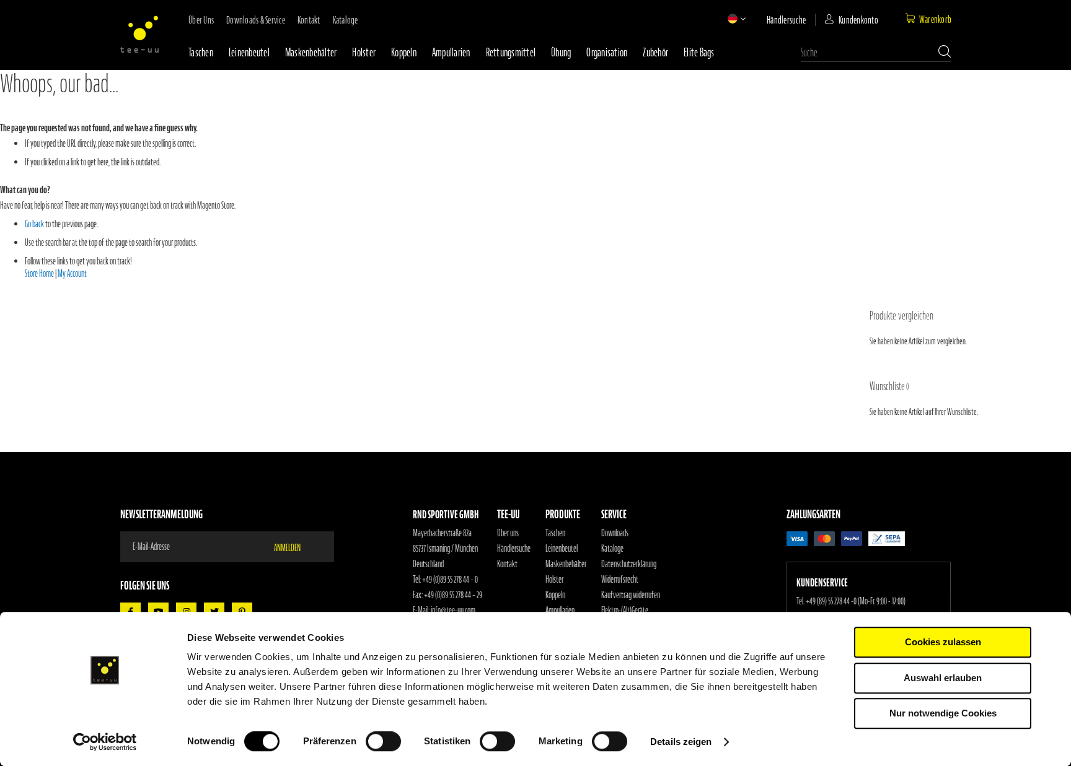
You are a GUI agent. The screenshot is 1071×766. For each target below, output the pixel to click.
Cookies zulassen (943, 642)
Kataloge (345, 20)
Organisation (606, 52)
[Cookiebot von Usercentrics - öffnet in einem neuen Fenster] (105, 742)
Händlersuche (786, 20)
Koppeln (403, 52)
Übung (561, 52)
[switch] (383, 742)
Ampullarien (451, 52)
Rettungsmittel (511, 52)
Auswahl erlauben (943, 677)
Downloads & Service (255, 20)
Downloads (614, 533)
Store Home (39, 274)
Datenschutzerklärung (628, 564)
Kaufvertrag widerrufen (630, 595)
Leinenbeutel (249, 52)
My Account (72, 274)
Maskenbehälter (311, 52)
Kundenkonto (858, 20)
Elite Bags (699, 52)
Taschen (200, 52)
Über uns (201, 20)
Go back (34, 224)
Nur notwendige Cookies (943, 713)
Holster (364, 52)
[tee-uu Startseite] (139, 34)
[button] (733, 19)
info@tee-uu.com (453, 610)
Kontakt (309, 20)
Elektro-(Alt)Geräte (624, 610)
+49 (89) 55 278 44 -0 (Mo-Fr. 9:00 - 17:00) (856, 601)
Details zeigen (681, 741)
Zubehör (655, 52)
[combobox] (876, 52)
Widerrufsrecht (619, 579)
